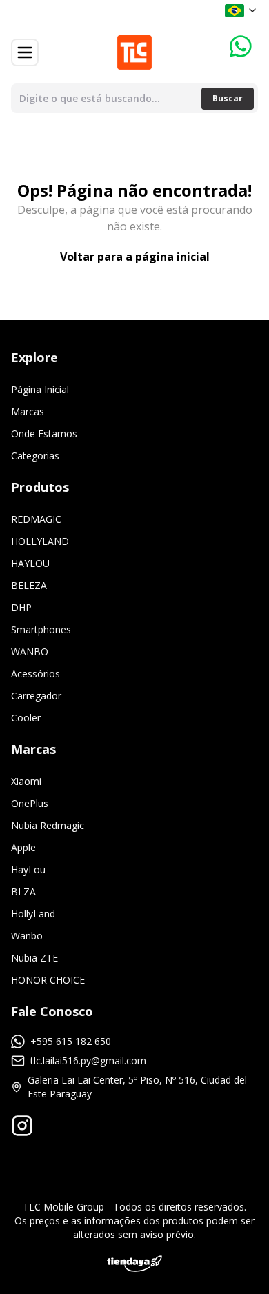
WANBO (29, 651)
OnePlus (29, 803)
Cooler (26, 717)
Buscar (227, 98)
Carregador (36, 695)
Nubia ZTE (34, 957)
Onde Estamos (44, 433)
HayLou (28, 869)
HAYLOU (30, 563)
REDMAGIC (36, 519)
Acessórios (35, 673)
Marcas (27, 411)
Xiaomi (26, 781)
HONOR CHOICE (48, 979)
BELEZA (29, 585)
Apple (23, 847)
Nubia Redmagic (47, 825)
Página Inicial (40, 389)
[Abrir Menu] (25, 52)
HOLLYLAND (40, 541)
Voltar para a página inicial (135, 256)
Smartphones (41, 629)
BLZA (23, 891)
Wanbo (27, 935)
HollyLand (33, 913)
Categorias (35, 455)
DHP (21, 607)
